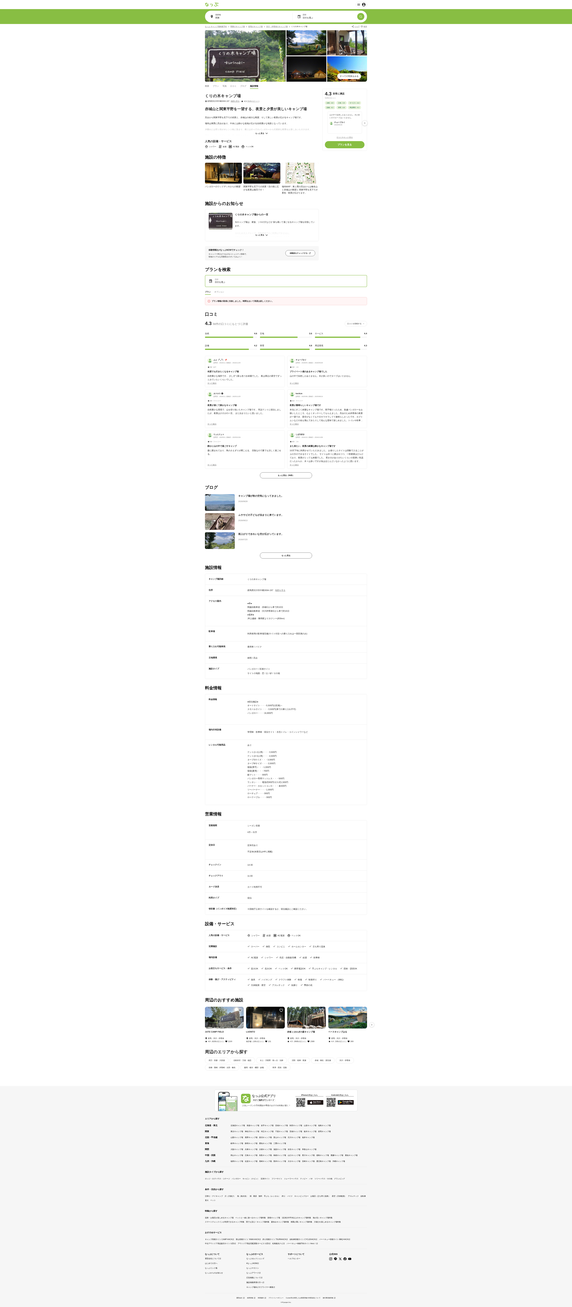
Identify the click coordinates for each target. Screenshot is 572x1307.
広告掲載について (253, 1278)
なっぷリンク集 (211, 1268)
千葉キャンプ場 (281, 1131)
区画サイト (265, 1179)
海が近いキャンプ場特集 (322, 1218)
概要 (207, 86)
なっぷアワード (252, 1273)
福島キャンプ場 (324, 1125)
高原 (255, 1196)
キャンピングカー (301, 1196)
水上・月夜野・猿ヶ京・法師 (271, 1060)
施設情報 (254, 86)
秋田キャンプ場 (296, 1125)
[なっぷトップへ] (211, 5)
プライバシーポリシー (276, 1298)
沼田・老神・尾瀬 (299, 1060)
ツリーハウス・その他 (323, 1179)
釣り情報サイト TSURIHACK (274, 1239)
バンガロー (236, 1179)
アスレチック (353, 1196)
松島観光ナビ (277, 1243)
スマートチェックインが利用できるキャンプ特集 (224, 1222)
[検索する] (360, 16)
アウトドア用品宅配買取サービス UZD (253, 1243)
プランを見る (345, 144)
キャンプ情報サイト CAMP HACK (218, 1239)
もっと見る (259, 133)
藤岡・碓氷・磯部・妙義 (254, 1067)
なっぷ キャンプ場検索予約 (216, 26)
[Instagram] (330, 1259)
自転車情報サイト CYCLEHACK (302, 1239)
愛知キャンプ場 (265, 1143)
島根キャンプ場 (279, 1155)
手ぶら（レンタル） (272, 1196)
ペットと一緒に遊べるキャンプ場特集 (250, 1218)
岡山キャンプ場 (237, 1155)
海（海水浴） (242, 1196)
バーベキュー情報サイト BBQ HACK (333, 1239)
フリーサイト (277, 1179)
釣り (283, 1196)
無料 (260, 1196)
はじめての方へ (211, 1263)
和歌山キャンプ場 (309, 1149)
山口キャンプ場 (294, 1155)
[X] (340, 1259)
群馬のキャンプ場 (255, 26)
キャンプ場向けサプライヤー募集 (259, 1287)
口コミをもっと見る (345, 137)
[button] (244, 369)
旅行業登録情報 (328, 1298)
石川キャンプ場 (294, 1137)
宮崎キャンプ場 (308, 1161)
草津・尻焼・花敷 (279, 1067)
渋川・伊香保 (344, 1060)
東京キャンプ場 (237, 1131)
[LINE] (335, 1259)
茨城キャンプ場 (296, 1131)
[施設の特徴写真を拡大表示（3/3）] (300, 173)
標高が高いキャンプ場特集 (301, 1222)
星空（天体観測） (339, 1196)
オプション (219, 292)
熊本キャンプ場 (279, 1161)
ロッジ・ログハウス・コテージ (217, 1179)
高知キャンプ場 (351, 1155)
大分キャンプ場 (294, 1161)
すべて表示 (211, 383)
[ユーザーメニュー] (361, 5)
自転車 (363, 1196)
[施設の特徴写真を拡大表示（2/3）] (261, 173)
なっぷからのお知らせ (214, 1273)
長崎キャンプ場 (265, 1161)
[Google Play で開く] (346, 1102)
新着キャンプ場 (274, 1218)
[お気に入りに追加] (240, 1010)
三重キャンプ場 (279, 1143)
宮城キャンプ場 (281, 1125)
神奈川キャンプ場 (252, 1131)
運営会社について (212, 1259)
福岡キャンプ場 (237, 1161)
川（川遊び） (230, 1196)
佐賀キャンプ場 (251, 1161)
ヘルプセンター (294, 1259)
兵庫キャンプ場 (251, 1149)
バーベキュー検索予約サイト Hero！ (301, 1243)
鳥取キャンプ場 (265, 1155)
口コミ (233, 86)
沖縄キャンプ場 (338, 1161)
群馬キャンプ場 (324, 1131)
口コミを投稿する (354, 324)
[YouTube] (349, 1259)
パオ (311, 1179)
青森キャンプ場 (253, 1125)
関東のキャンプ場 (237, 26)
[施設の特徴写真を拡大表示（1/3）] (223, 173)
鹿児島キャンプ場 (323, 1161)
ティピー (303, 1179)
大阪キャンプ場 (237, 1149)
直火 (207, 1200)
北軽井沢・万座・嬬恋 (242, 1060)
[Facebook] (344, 1259)
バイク (290, 1196)
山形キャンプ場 (310, 1125)
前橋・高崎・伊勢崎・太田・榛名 (222, 1067)
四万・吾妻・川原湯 (217, 1060)
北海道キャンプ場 (238, 1125)
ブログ (243, 86)
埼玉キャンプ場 (267, 1131)
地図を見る (235, 101)
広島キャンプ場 (251, 1155)
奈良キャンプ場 (294, 1149)
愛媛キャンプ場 (337, 1155)
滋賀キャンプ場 (279, 1149)
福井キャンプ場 (308, 1137)
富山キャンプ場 (279, 1137)
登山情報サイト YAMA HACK (247, 1239)
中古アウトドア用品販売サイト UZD (219, 1243)
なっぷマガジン (252, 1268)
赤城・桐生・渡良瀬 (323, 1060)
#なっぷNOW (251, 1263)
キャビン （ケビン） (251, 1179)
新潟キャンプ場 (265, 1137)
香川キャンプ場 (308, 1155)
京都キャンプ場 (265, 1149)
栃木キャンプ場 (310, 1131)
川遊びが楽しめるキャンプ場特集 (327, 1222)
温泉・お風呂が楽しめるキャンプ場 (219, 1218)
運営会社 (239, 1298)
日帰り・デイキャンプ (214, 1196)
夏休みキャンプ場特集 (280, 1222)
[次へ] (364, 123)
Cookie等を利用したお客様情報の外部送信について (303, 1298)
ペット (213, 1200)
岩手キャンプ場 (267, 1125)
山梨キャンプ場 (237, 1137)
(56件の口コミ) (253, 101)
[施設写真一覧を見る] (245, 56)
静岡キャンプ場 (251, 1143)
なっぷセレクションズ (255, 1259)
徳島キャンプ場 (322, 1155)
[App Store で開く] (315, 1102)
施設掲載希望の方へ (254, 1282)
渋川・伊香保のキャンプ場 (277, 26)
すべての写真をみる (349, 76)
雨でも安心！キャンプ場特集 (257, 1222)
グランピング (339, 1179)
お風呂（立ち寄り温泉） (320, 1196)
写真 (225, 86)
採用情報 (250, 1298)
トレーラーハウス (291, 1179)
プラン (216, 86)
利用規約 (261, 1298)
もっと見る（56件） (286, 475)
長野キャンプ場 (251, 1137)
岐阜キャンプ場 (237, 1143)
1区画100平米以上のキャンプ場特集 (296, 1218)
